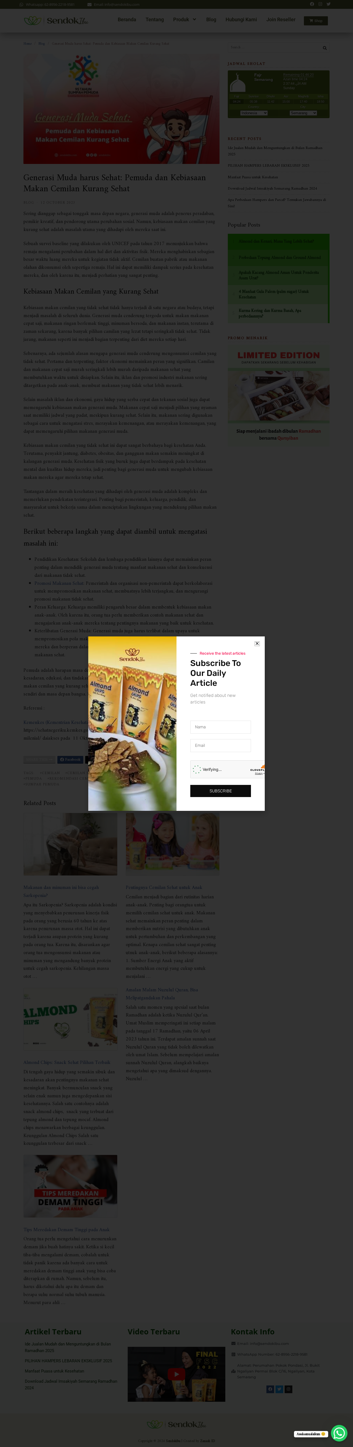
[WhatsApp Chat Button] (339, 1433)
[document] (176, 723)
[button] (257, 644)
